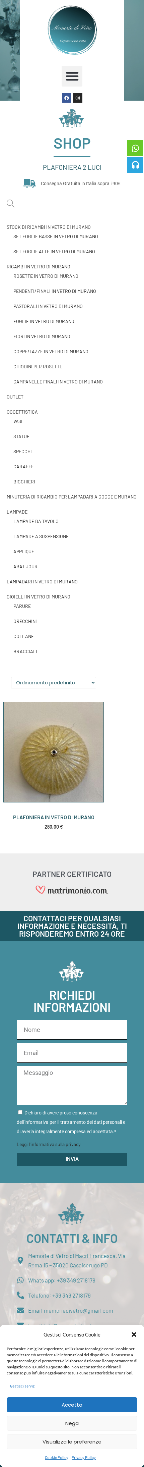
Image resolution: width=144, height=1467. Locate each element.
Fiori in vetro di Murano (41, 336)
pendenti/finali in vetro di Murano (54, 291)
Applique (23, 551)
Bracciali (25, 651)
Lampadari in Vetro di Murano (42, 581)
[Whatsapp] (135, 148)
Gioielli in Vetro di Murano (38, 596)
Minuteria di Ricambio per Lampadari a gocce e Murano (72, 497)
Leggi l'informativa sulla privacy (48, 1144)
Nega (72, 1423)
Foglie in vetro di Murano (43, 321)
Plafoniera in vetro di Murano (53, 817)
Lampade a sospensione (41, 536)
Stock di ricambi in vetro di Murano (49, 227)
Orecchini (25, 621)
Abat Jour (25, 566)
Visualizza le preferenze (72, 1441)
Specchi (22, 451)
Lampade (17, 512)
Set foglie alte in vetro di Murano (54, 251)
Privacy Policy (84, 1457)
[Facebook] (66, 98)
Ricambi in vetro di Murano (38, 266)
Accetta (72, 1404)
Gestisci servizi (22, 1385)
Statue (21, 436)
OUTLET (15, 397)
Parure (22, 606)
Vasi (17, 421)
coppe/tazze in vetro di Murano (50, 351)
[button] (134, 1334)
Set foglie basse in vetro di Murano (55, 236)
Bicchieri (24, 481)
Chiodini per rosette (37, 366)
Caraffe (23, 466)
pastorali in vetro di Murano (48, 306)
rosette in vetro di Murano (45, 276)
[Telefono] (135, 165)
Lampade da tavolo (36, 521)
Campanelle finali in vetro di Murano (58, 381)
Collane (23, 636)
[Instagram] (77, 98)
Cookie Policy (56, 1457)
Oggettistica (22, 412)
